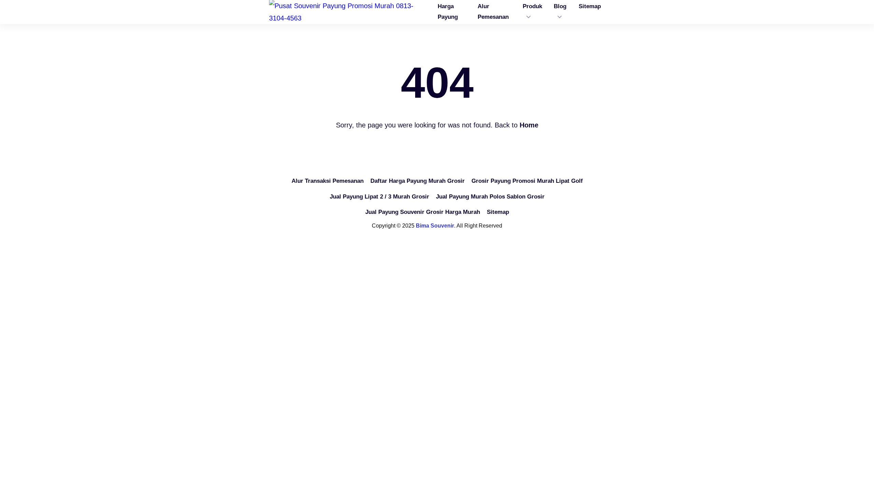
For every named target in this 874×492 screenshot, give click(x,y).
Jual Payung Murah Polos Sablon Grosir (490, 196)
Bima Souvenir (435, 226)
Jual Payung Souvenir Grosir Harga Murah (422, 212)
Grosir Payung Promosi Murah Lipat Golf (527, 181)
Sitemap (498, 212)
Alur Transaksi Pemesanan (328, 181)
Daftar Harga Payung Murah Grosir (417, 181)
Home (529, 125)
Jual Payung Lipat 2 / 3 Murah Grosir (379, 196)
